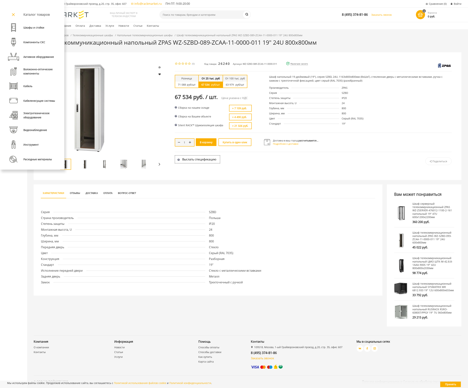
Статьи (137, 25)
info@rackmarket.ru (148, 4)
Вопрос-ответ (127, 193)
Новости (123, 25)
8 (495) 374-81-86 (355, 14)
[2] (179, 64)
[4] (186, 64)
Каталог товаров (36, 14)
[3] (183, 64)
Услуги (109, 25)
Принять (450, 384)
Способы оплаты (208, 347)
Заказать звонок (381, 14)
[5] (189, 64)
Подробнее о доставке (285, 143)
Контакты (153, 25)
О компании (41, 347)
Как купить (205, 357)
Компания (64, 25)
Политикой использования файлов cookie (140, 383)
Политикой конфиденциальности (190, 383)
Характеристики (53, 193)
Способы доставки (209, 352)
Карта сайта (206, 361)
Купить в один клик (235, 142)
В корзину (206, 142)
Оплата (80, 25)
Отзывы (75, 193)
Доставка (95, 25)
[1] (176, 64)
